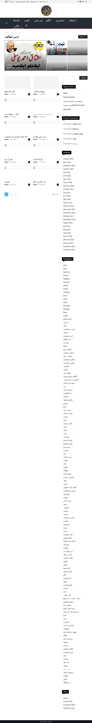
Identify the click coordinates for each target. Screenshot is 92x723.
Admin (9, 68)
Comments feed (69, 705)
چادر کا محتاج (9, 91)
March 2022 (67, 236)
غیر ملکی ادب (68, 551)
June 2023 (67, 196)
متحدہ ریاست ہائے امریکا (71, 598)
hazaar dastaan (69, 97)
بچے (64, 386)
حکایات (65, 460)
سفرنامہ (66, 507)
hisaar (65, 93)
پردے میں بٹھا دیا (39, 136)
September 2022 (69, 219)
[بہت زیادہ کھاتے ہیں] (46, 105)
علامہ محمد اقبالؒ (69, 541)
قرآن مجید (66, 568)
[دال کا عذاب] (46, 150)
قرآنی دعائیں (67, 571)
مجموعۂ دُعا (67, 605)
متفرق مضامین (68, 602)
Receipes (66, 306)
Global (65, 285)
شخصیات (66, 524)
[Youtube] (80, 1)
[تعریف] (17, 173)
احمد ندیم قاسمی (69, 329)
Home (6, 33)
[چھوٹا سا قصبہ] (46, 82)
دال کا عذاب (38, 159)
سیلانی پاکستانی (78, 134)
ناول (64, 655)
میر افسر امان (68, 639)
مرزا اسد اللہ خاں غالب (71, 612)
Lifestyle (66, 292)
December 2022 (69, 209)
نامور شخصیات (68, 652)
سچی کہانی (67, 501)
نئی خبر (65, 645)
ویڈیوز (65, 679)
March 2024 (67, 182)
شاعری (65, 521)
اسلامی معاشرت (68, 363)
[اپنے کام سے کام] (46, 173)
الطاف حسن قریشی (70, 376)
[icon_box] (43, 2)
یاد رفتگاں (66, 682)
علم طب (66, 544)
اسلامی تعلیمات (68, 353)
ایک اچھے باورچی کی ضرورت (15, 136)
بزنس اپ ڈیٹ (68, 390)
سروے (65, 504)
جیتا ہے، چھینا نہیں (11, 114)
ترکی (65, 420)
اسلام (65, 346)
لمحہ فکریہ (67, 595)
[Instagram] (83, 1)
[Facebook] (77, 1)
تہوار (65, 427)
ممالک (65, 635)
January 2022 (68, 243)
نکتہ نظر (66, 662)
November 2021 (69, 250)
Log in (65, 698)
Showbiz (66, 309)
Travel (65, 316)
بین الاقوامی (67, 393)
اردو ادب (66, 343)
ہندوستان (66, 669)
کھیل (64, 581)
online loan (67, 109)
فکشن (65, 561)
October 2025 (68, 159)
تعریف (7, 182)
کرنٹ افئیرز (67, 578)
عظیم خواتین (67, 538)
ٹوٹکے (65, 430)
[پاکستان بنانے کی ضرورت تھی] (57, 63)
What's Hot (67, 319)
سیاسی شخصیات (69, 518)
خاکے (64, 464)
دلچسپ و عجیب (68, 477)
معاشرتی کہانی (68, 625)
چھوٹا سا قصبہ (39, 91)
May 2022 (66, 229)
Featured (66, 272)
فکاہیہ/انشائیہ (68, 558)
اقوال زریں (67, 373)
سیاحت (65, 514)
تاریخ (64, 407)
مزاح (20, 33)
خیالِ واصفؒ (67, 474)
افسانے (65, 370)
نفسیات (65, 659)
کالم (64, 575)
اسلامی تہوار (67, 356)
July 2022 (66, 226)
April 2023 (67, 199)
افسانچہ (66, 366)
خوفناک (65, 470)
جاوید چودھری (68, 444)
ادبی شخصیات (68, 336)
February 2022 (68, 240)
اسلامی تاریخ (67, 349)
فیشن (65, 565)
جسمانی (66, 450)
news (65, 299)
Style (65, 312)
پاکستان (65, 396)
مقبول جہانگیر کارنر (70, 632)
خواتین (65, 467)
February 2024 (68, 186)
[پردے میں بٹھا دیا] (46, 127)
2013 (65, 265)
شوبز (65, 528)
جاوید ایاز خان (67, 440)
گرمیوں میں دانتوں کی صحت (72, 101)
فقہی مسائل (67, 555)
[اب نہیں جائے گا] (77, 63)
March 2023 (67, 203)
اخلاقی (65, 333)
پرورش (65, 403)
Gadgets (66, 279)
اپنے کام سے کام (39, 182)
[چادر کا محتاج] (17, 82)
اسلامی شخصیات (69, 359)
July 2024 (66, 172)
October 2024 (68, 169)
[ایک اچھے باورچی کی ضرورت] (17, 127)
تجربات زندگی (68, 413)
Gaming (66, 282)
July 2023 (66, 192)
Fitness (66, 275)
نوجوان (65, 666)
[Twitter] (85, 1)
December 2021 (69, 246)
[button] (6, 23)
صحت (65, 531)
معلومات (66, 629)
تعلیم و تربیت (67, 423)
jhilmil (65, 289)
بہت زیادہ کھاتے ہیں (43, 114)
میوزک (65, 642)
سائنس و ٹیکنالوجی (69, 491)
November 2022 (69, 213)
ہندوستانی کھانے (68, 672)
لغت (64, 592)
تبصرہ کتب (67, 410)
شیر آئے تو (8, 159)
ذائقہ (65, 481)
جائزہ (65, 433)
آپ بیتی (65, 322)
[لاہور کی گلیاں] (25, 61)
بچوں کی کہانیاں (68, 383)
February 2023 (68, 206)
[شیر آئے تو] (17, 150)
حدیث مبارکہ (67, 457)
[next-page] (16, 194)
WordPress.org (68, 708)
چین (64, 454)
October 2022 (68, 216)
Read (65, 302)
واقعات (65, 676)
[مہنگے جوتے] (77, 47)
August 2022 (68, 223)
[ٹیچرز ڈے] (57, 47)
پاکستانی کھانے (68, 400)
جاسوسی (66, 437)
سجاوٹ (65, 497)
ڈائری (65, 484)
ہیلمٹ (75, 144)
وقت (74, 139)
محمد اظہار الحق (69, 608)
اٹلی (64, 326)
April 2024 (67, 179)
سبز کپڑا (75, 129)
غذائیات (65, 548)
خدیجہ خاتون (77, 124)
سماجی (65, 511)
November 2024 (69, 166)
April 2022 (67, 233)
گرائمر (65, 588)
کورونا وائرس (67, 585)
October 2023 (68, 189)
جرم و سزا (67, 447)
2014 (65, 269)
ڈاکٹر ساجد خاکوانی (69, 487)
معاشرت (66, 622)
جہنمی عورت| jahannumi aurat (74, 105)
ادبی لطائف (67, 339)
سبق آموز (66, 494)
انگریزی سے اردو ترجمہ (71, 380)
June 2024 (67, 176)
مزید (64, 618)
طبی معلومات (68, 534)
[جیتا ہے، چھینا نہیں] (17, 105)
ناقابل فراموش (68, 649)
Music (65, 295)
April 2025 (67, 162)
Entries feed (67, 701)
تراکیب (65, 417)
